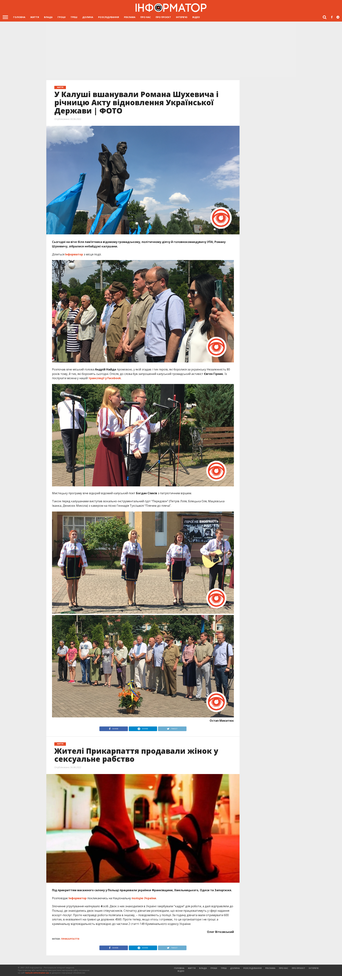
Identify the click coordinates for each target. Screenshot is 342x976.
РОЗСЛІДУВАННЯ (108, 17)
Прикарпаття (70, 939)
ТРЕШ (74, 17)
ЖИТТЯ (34, 17)
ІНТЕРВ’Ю (181, 17)
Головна (19, 17)
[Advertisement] (171, 51)
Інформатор (74, 254)
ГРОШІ (62, 17)
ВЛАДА (48, 17)
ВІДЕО (196, 17)
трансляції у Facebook (104, 378)
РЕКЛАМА (129, 17)
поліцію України (144, 898)
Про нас (145, 17)
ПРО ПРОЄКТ (163, 17)
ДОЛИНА (87, 17)
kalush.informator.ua (37, 972)
